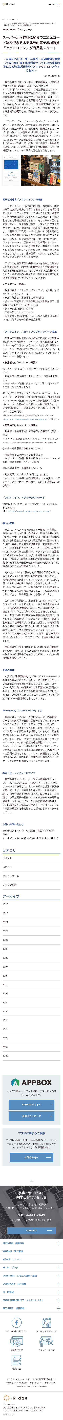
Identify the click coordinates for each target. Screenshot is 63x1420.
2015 (5, 1002)
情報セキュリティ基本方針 (17, 1383)
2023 (5, 931)
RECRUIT (14, 1308)
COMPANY (14, 1283)
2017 (5, 984)
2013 (5, 1020)
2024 (5, 922)
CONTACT (31, 1230)
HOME (3, 19)
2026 (5, 904)
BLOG (10, 1267)
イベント (7, 858)
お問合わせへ (32, 1157)
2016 (5, 993)
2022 (5, 939)
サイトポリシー (36, 1383)
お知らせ (7, 867)
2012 (5, 1029)
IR (8, 1291)
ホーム (9, 1379)
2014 (5, 1011)
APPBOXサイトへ (31, 1104)
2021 (5, 948)
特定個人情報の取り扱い (45, 1379)
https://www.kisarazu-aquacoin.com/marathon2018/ (25, 419)
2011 (5, 1038)
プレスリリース (24, 29)
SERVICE (13, 1243)
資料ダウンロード (31, 1116)
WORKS (13, 1251)
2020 (5, 957)
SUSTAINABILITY (23, 1300)
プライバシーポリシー (24, 1379)
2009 (5, 1055)
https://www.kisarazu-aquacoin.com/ (30, 511)
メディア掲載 (10, 885)
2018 (5, 975)
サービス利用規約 (40, 1386)
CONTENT (20, 1275)
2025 (5, 913)
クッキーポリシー (23, 1386)
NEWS (11, 20)
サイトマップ (50, 1383)
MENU (52, 4)
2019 (5, 966)
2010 (5, 1047)
